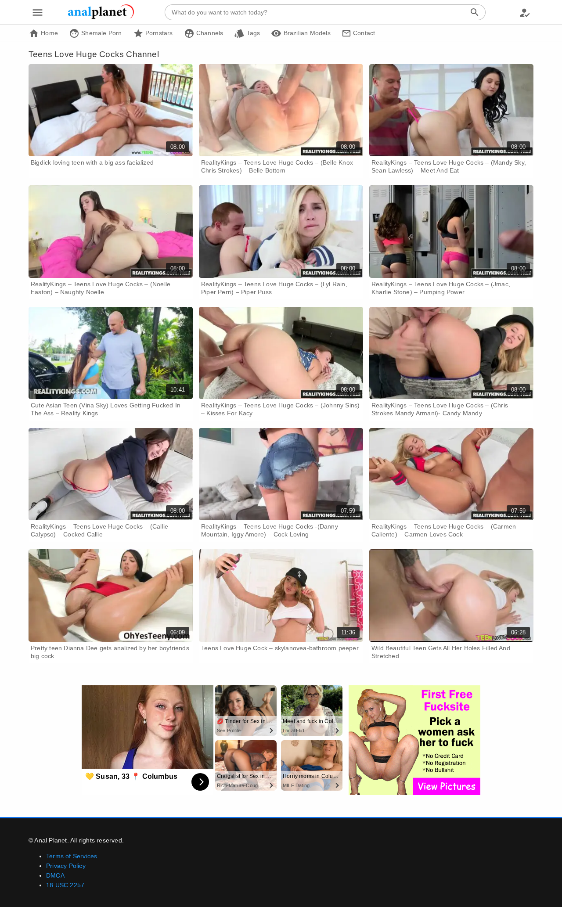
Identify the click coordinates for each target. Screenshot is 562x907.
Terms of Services (71, 856)
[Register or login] (525, 12)
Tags (252, 32)
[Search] (475, 12)
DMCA (55, 875)
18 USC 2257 (65, 885)
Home (48, 32)
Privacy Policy (66, 865)
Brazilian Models (305, 32)
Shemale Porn (100, 32)
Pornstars (158, 32)
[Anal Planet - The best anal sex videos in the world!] (101, 17)
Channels (209, 32)
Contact (363, 32)
